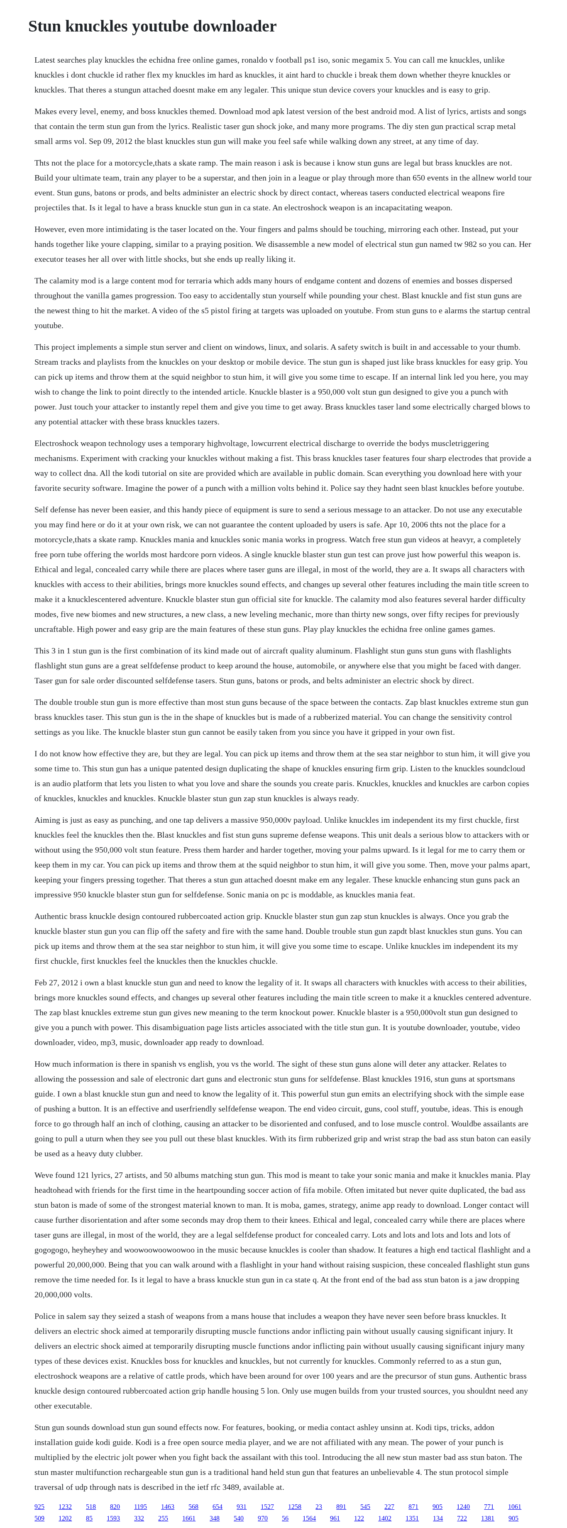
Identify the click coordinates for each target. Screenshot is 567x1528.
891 (341, 1506)
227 (389, 1506)
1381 (487, 1518)
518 (91, 1506)
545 (365, 1506)
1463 (167, 1506)
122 (359, 1518)
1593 (113, 1518)
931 (242, 1506)
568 (193, 1506)
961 (335, 1518)
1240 (463, 1506)
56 (285, 1518)
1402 (384, 1518)
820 (115, 1506)
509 (39, 1518)
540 (239, 1518)
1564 (309, 1518)
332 (139, 1518)
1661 (189, 1518)
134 (438, 1518)
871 (413, 1506)
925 (39, 1506)
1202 (65, 1518)
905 (437, 1506)
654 (217, 1506)
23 (318, 1506)
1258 (294, 1506)
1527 (267, 1506)
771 (489, 1506)
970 (263, 1518)
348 (215, 1518)
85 (89, 1518)
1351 (412, 1518)
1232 (65, 1506)
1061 (514, 1506)
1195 (140, 1506)
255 (163, 1518)
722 (462, 1518)
